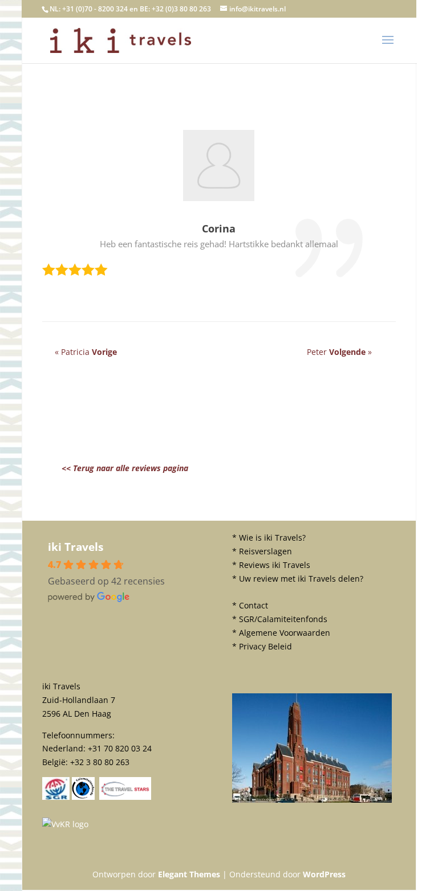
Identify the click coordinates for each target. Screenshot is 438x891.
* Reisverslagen (262, 551)
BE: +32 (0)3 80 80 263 (175, 9)
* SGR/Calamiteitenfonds (279, 619)
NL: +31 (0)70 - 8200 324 (89, 9)
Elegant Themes (189, 874)
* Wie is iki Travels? (269, 537)
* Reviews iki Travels (271, 564)
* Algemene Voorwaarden (281, 632)
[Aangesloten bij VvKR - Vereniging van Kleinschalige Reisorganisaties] (65, 824)
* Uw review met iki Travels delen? (297, 578)
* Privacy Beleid (262, 646)
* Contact (250, 605)
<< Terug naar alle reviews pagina (125, 468)
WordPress (324, 874)
